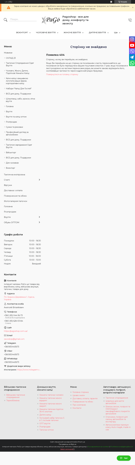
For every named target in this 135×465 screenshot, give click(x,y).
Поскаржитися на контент (98, 447)
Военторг (10, 168)
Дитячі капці (45, 415)
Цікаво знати (79, 395)
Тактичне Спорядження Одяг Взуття (20, 64)
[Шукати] (5, 20)
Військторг (11, 152)
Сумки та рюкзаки (14, 127)
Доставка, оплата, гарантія (85, 398)
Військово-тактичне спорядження (15, 396)
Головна (9, 106)
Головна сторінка (81, 392)
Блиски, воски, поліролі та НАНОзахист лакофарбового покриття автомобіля (118, 410)
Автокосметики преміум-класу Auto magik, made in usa (118, 427)
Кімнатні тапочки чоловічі (51, 395)
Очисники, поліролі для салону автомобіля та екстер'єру (117, 419)
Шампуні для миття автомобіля (115, 402)
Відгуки (8, 185)
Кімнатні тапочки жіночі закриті (50, 404)
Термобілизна (12, 400)
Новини (8, 52)
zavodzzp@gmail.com (14, 339)
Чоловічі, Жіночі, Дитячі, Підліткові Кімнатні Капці (17, 72)
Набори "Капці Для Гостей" (19, 88)
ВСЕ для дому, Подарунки (18, 94)
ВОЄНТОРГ (22, 32)
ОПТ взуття (44, 423)
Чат (126, 458)
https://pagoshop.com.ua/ (16, 331)
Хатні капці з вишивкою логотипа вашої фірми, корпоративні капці (17, 81)
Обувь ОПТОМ (11, 222)
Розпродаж (11, 122)
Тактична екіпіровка (14, 174)
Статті (7, 180)
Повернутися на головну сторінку (62, 74)
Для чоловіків (12, 163)
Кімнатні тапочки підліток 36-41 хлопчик (51, 410)
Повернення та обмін (15, 196)
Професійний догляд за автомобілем (17, 133)
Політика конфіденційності (121, 447)
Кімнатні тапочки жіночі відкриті (50, 399)
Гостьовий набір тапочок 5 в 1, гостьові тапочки (51, 419)
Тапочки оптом (46, 430)
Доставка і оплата (13, 190)
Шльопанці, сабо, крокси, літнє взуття (20, 100)
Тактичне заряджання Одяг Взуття (19, 146)
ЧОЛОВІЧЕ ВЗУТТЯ (46, 32)
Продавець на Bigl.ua (67, 444)
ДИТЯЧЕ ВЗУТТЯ (97, 32)
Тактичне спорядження (117, 398)
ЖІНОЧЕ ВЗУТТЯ (72, 32)
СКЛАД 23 (11, 58)
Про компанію (79, 405)
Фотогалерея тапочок (15, 201)
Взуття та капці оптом (16, 117)
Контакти (77, 408)
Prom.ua (81, 442)
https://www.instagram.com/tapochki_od (29, 370)
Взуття (9, 111)
